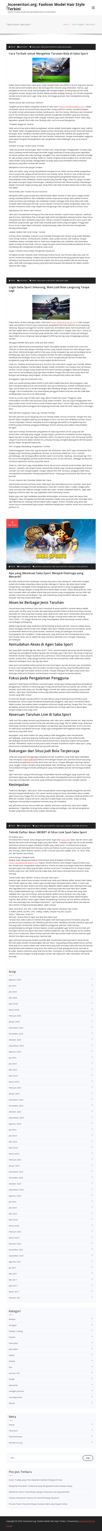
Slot (10, 1367)
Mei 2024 (13, 1141)
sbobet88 (75, 826)
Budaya (12, 1319)
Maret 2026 (14, 1010)
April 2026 (13, 1003)
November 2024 (16, 1105)
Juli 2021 (12, 1267)
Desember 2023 (16, 1171)
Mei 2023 (13, 1213)
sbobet (68, 826)
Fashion (12, 1337)
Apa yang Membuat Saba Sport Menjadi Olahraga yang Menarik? (46, 574)
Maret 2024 (14, 1153)
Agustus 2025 (15, 1051)
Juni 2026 (13, 991)
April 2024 (13, 1147)
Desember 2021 (16, 1249)
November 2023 (16, 1177)
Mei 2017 (13, 1279)
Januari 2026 (14, 1021)
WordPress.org (15, 1442)
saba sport (36, 47)
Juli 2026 (12, 985)
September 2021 (16, 1255)
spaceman (13, 1385)
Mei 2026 (13, 998)
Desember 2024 (16, 1099)
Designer (13, 1325)
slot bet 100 (14, 1373)
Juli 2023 (12, 1201)
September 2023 (16, 1189)
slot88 (11, 1379)
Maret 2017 (14, 1291)
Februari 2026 (15, 1015)
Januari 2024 (14, 1166)
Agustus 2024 (15, 1124)
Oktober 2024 (15, 1111)
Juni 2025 (13, 1063)
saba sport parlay (64, 47)
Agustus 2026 (15, 979)
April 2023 (13, 1219)
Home (66, 24)
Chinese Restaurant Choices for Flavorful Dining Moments (34, 1498)
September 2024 (16, 1117)
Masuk (11, 1424)
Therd (12, 47)
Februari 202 (14, 1297)
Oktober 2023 (15, 1183)
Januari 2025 (14, 1093)
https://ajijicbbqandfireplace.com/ (23, 862)
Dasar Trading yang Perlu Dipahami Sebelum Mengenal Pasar (35, 1480)
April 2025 (13, 1075)
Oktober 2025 (15, 1040)
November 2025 (16, 1033)
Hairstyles (13, 1343)
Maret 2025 (14, 1082)
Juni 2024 (13, 1135)
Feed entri (13, 1430)
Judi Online (23, 47)
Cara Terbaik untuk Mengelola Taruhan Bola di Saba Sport (48, 53)
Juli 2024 (12, 1129)
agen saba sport (41, 826)
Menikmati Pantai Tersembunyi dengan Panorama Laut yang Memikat (39, 1492)
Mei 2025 (13, 1069)
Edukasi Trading (16, 1331)
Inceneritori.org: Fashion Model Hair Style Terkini (46, 6)
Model (11, 1355)
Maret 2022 (14, 1237)
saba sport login (62, 280)
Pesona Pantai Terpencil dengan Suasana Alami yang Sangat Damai (38, 1504)
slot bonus (84, 826)
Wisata (12, 1403)
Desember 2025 (16, 1027)
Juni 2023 (13, 1207)
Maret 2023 (14, 1225)
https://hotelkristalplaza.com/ (72, 106)
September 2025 (16, 1045)
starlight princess (16, 1391)
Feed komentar (15, 1436)
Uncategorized (24, 566)
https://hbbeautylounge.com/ (64, 322)
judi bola (38, 566)
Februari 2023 (15, 1231)
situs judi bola (82, 566)
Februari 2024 (15, 1159)
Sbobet (12, 1361)
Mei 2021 (13, 1273)
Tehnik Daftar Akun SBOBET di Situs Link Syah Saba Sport (48, 832)
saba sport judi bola (49, 47)
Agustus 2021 (15, 1261)
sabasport (72, 566)
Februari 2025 (15, 1087)
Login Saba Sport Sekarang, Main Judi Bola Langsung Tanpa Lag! (49, 288)
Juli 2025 (12, 1057)
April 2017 (13, 1285)
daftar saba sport (39, 280)
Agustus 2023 (15, 1195)
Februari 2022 (15, 1243)
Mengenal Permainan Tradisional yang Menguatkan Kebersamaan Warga (40, 1486)
